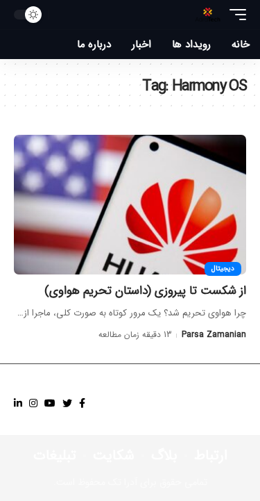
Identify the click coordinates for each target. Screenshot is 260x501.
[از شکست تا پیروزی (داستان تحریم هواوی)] (130, 204)
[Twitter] (67, 403)
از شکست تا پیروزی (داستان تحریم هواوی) (145, 290)
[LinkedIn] (18, 403)
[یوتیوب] (50, 403)
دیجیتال (222, 268)
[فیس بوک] (82, 403)
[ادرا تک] (208, 14)
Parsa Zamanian (214, 334)
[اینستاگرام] (33, 403)
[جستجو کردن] (63, 15)
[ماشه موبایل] (234, 14)
